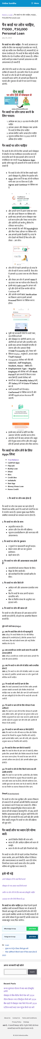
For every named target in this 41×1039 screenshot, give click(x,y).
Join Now (32, 928)
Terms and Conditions (29, 1018)
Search (32, 972)
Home (4, 15)
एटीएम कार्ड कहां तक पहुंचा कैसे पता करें (19, 1007)
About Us (7, 1018)
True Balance (13, 460)
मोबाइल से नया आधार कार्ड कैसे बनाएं (14, 886)
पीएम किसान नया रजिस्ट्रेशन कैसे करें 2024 (20, 999)
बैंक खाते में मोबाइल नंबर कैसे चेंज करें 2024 (20, 1003)
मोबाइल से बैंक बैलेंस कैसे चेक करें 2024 (19, 995)
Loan (10, 15)
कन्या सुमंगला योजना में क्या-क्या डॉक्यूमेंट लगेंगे (19, 990)
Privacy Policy (16, 1022)
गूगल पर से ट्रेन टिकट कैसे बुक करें (16, 948)
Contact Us (16, 1018)
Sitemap (26, 1022)
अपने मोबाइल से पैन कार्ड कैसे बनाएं (13, 879)
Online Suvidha (9, 3)
